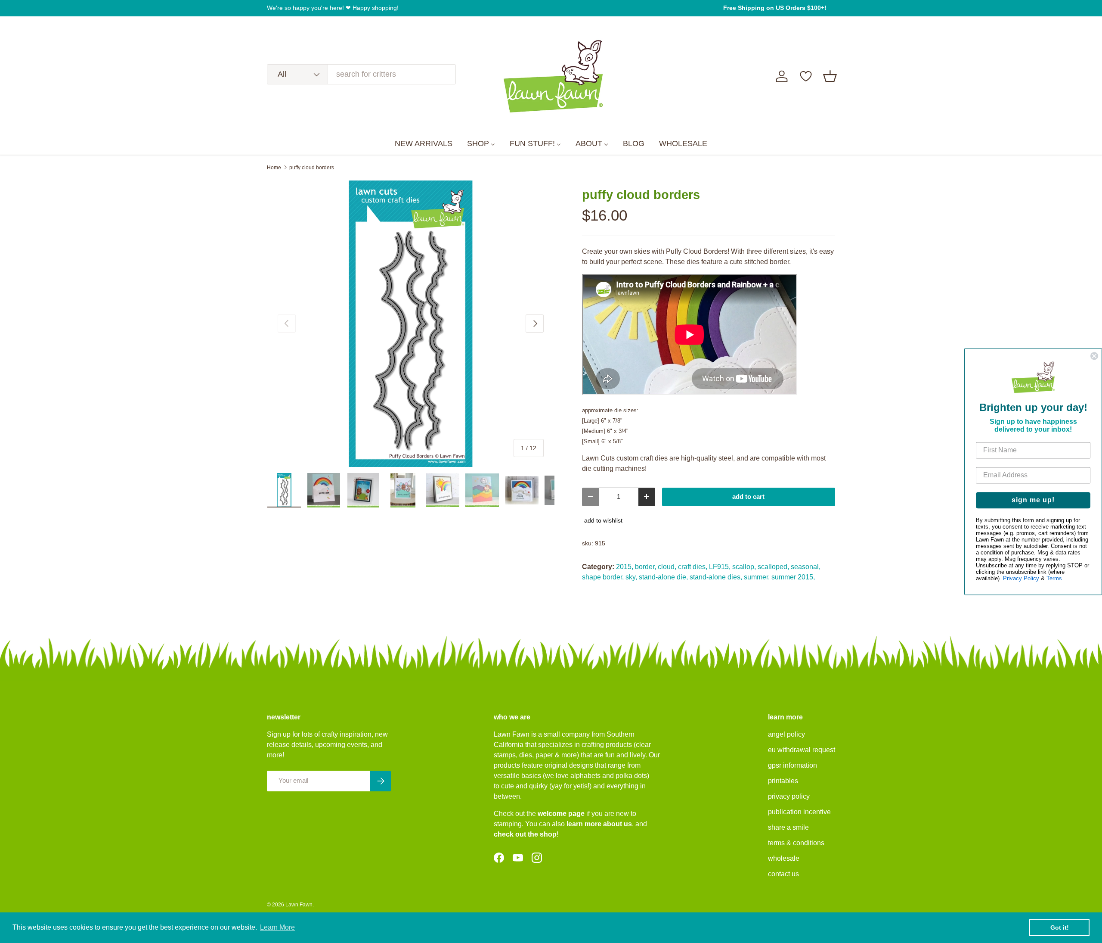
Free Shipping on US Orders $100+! (774, 7)
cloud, (667, 566)
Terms (1054, 578)
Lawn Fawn (299, 905)
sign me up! (1033, 500)
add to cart (748, 496)
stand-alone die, (663, 577)
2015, (624, 566)
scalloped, (773, 566)
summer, (757, 577)
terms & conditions (796, 843)
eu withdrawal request (801, 749)
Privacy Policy (1021, 578)
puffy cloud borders (311, 167)
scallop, (744, 566)
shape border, (603, 577)
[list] (410, 324)
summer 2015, (793, 577)
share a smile (788, 827)
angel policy (786, 734)
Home (274, 167)
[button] (829, 76)
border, (645, 566)
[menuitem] (423, 144)
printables (783, 780)
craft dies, (692, 566)
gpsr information (792, 765)
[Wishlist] (805, 76)
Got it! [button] (1059, 927)
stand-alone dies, (716, 577)
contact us (783, 874)
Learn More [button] (277, 927)
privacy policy (789, 796)
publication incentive (799, 811)
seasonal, (805, 566)
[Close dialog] (1094, 356)
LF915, (720, 566)
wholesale (783, 858)
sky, (631, 577)
